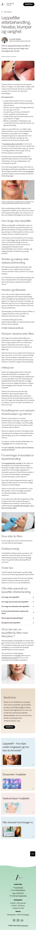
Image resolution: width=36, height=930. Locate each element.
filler (30, 381)
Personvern (24, 925)
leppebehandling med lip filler (13, 144)
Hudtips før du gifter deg (16, 328)
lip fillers (18, 655)
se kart (26, 915)
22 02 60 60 (19, 888)
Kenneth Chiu (23, 896)
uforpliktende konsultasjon (10, 658)
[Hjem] (19, 877)
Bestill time (28, 4)
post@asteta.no (20, 890)
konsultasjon (30, 171)
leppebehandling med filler (13, 463)
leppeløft (6, 444)
